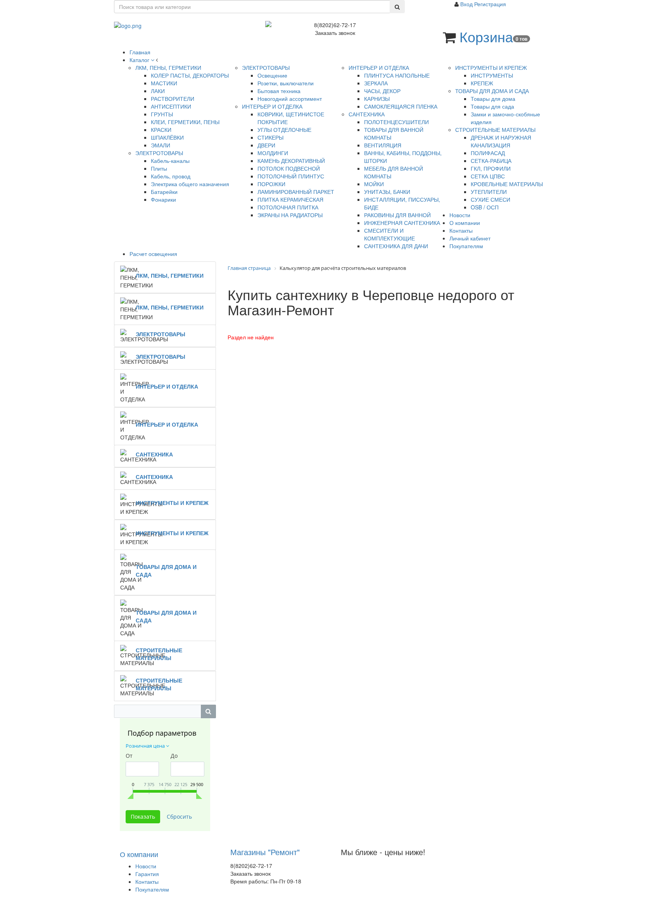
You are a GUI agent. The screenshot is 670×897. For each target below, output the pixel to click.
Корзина (486, 36)
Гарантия (147, 874)
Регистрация (490, 4)
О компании (139, 854)
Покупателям (152, 889)
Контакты (147, 881)
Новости (145, 866)
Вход (467, 4)
